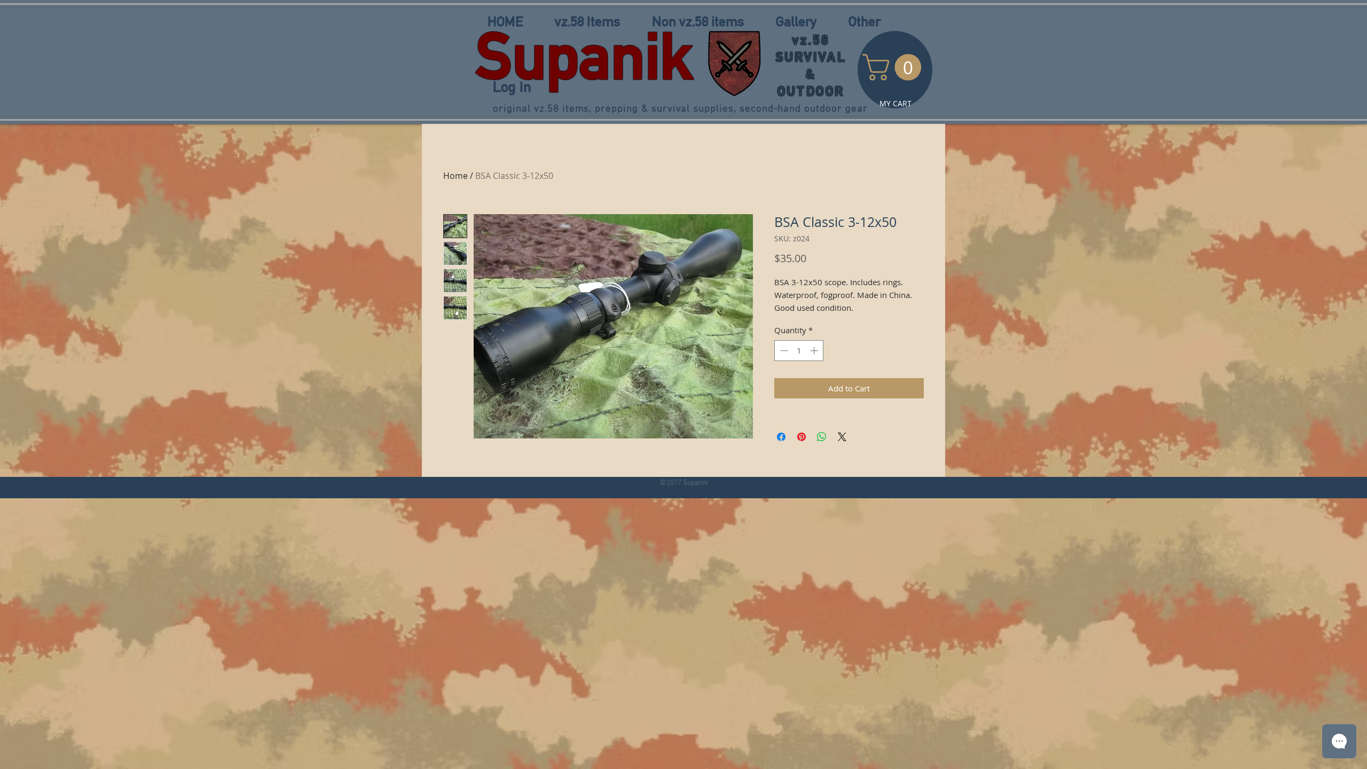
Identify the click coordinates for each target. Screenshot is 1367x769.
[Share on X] (842, 436)
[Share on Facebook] (781, 436)
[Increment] (815, 350)
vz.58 (811, 40)
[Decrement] (783, 350)
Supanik (584, 55)
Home (455, 176)
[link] (895, 67)
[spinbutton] (799, 350)
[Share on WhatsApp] (821, 436)
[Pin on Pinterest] (801, 436)
